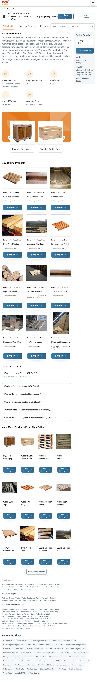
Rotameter (7, 649)
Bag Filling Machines (11, 661)
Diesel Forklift (64, 653)
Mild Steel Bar (40, 657)
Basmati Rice (55, 641)
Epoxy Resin (27, 657)
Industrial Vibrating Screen (76, 645)
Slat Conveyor (41, 661)
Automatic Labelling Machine (44, 653)
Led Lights (7, 665)
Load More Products (36, 572)
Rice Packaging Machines (76, 649)
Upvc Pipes (7, 673)
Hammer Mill (26, 653)
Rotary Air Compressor (34, 649)
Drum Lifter (31, 645)
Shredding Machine (10, 653)
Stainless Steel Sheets (57, 657)
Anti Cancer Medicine (46, 665)
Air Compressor (63, 665)
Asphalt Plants (27, 661)
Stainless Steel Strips (77, 657)
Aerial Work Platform (80, 653)
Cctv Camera (19, 665)
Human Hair (7, 641)
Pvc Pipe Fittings (75, 669)
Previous (9, 138)
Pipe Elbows (34, 673)
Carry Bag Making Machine (13, 645)
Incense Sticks (77, 665)
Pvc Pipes (62, 669)
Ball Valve (31, 665)
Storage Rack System (11, 657)
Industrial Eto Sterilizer (54, 649)
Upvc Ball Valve (20, 673)
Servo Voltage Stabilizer (38, 641)
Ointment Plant (55, 661)
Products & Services (26, 26)
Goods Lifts (19, 669)
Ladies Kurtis (85, 661)
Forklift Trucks (21, 641)
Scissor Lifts (58, 645)
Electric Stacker (44, 645)
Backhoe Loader (70, 641)
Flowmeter (18, 649)
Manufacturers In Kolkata (82, 79)
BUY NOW (11, 208)
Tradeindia (5, 9)
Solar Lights (7, 669)
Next (63, 138)
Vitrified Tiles (32, 669)
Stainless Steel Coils (47, 669)
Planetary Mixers (70, 661)
